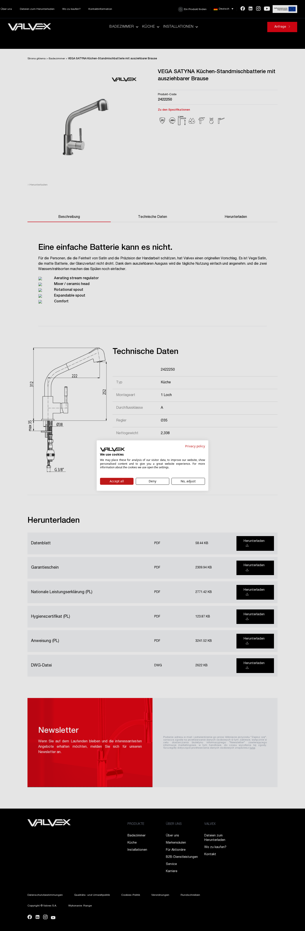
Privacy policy (195, 446)
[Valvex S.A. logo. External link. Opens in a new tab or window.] (112, 450)
